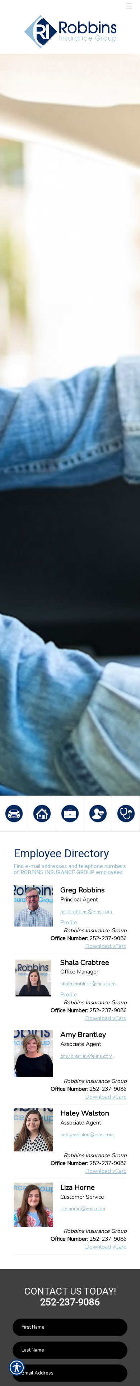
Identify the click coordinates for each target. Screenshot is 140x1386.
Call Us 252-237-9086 (45, 6)
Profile (68, 922)
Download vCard (106, 946)
